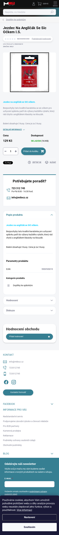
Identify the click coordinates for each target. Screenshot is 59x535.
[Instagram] (13, 381)
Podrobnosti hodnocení (41, 39)
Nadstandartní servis (13, 416)
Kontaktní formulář (18, 392)
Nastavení (29, 517)
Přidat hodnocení (16, 336)
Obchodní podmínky (12, 445)
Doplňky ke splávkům (23, 285)
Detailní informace (12, 130)
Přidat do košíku (30, 151)
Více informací (24, 510)
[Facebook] (5, 381)
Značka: (8, 46)
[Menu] (55, 4)
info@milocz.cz (19, 197)
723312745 (14, 368)
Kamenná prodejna (12, 431)
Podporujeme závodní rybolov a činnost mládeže (25, 421)
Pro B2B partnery (11, 426)
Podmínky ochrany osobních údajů (19, 440)
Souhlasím (29, 527)
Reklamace (8, 435)
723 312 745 (18, 188)
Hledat (52, 12)
